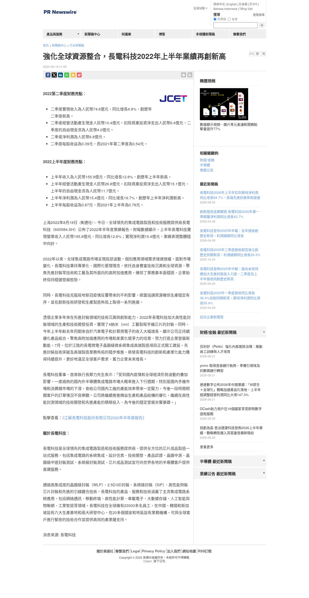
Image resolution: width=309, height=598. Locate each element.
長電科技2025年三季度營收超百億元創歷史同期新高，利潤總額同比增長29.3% (230, 252)
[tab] (230, 332)
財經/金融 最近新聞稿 (218, 332)
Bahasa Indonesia (225, 9)
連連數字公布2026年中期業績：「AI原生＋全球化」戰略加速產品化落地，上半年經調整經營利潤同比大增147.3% (230, 389)
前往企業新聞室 (212, 316)
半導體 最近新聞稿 (216, 461)
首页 (46, 45)
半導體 (205, 164)
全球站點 (199, 8)
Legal (135, 551)
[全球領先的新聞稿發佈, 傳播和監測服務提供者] (60, 23)
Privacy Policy (153, 551)
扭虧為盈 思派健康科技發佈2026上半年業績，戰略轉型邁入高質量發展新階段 (231, 430)
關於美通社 (105, 551)
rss (189, 74)
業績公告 (206, 169)
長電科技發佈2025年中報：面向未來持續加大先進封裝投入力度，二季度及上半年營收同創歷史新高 (229, 273)
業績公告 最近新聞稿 (218, 473)
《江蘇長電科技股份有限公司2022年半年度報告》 (104, 417)
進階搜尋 (259, 15)
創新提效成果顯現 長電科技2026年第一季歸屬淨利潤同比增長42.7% (229, 214)
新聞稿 (222, 19)
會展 (235, 19)
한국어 (253, 4)
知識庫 (126, 34)
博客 (162, 34)
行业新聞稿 (77, 45)
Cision (147, 561)
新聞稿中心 (59, 45)
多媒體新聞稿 (205, 34)
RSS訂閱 (204, 551)
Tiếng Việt (246, 9)
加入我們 (174, 551)
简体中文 (219, 4)
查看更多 (206, 446)
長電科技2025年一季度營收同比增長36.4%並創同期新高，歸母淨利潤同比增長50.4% (230, 297)
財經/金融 (207, 159)
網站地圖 (189, 551)
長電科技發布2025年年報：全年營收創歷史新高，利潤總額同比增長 (229, 233)
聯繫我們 (239, 34)
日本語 (243, 4)
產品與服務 (54, 34)
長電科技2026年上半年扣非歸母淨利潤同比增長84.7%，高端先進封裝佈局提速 (230, 195)
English (232, 4)
